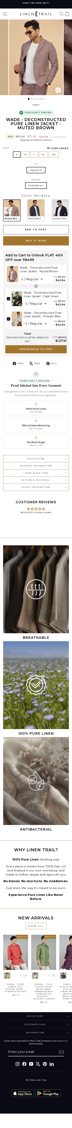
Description (36, 459)
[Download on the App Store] (23, 1093)
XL (43, 154)
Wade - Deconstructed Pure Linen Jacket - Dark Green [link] (42, 294)
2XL (54, 154)
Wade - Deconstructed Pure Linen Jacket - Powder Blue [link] (42, 314)
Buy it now (36, 240)
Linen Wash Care (36, 473)
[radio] (11, 210)
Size (36, 148)
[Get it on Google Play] (47, 1093)
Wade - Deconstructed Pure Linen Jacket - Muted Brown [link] (39, 269)
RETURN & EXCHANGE (36, 480)
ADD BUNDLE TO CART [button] (35, 349)
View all (36, 926)
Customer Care (35, 1024)
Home (35, 104)
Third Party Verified (34, 381)
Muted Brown (36, 185)
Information (35, 1033)
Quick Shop (35, 1016)
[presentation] (7, 210)
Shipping (24, 140)
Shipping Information (36, 466)
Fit (36, 164)
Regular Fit (36, 170)
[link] (12, 274)
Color (36, 180)
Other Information (36, 487)
